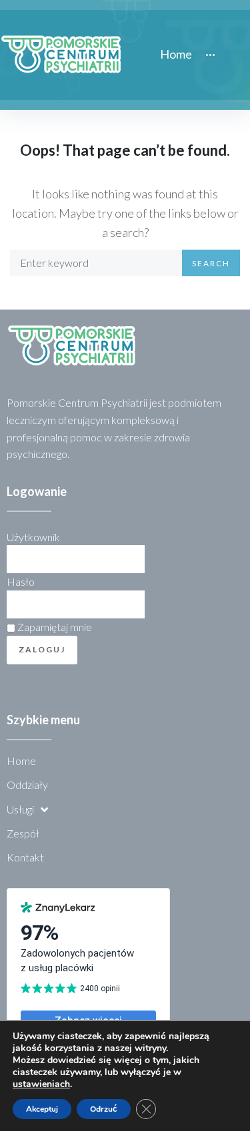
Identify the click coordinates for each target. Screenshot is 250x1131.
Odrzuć (103, 1109)
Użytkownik (33, 537)
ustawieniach (41, 1084)
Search (211, 263)
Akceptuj (42, 1109)
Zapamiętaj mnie (53, 626)
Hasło (21, 581)
